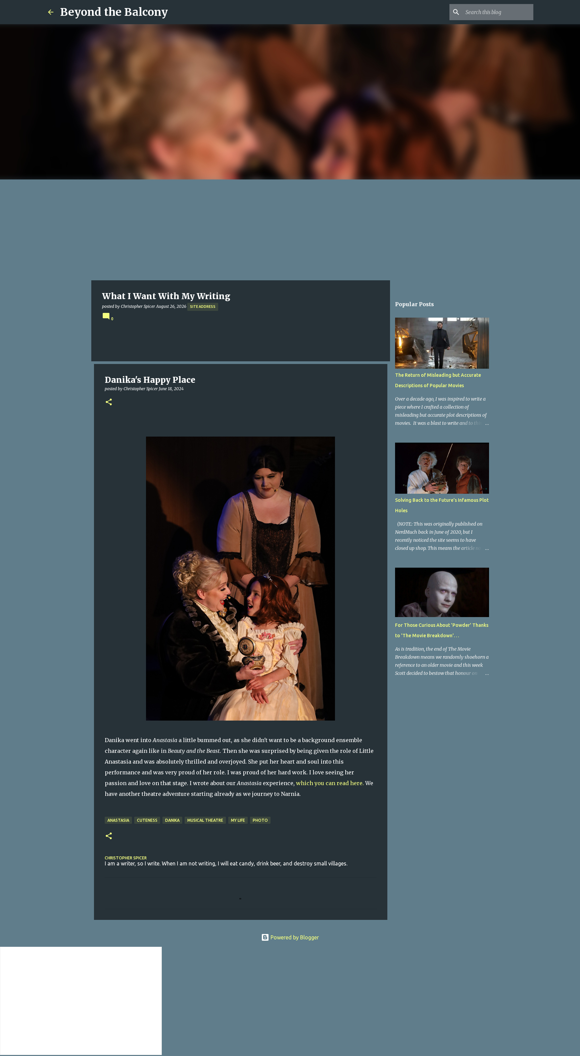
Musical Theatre (205, 820)
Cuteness (147, 820)
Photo (260, 820)
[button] (109, 402)
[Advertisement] (290, 230)
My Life (238, 820)
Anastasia (118, 820)
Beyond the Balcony (114, 12)
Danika (172, 820)
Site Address (202, 306)
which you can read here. (330, 783)
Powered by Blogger (294, 937)
